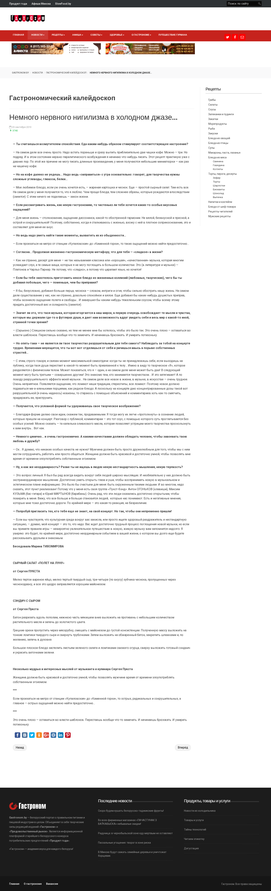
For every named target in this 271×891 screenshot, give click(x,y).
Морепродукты (217, 123)
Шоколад (218, 193)
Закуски (213, 133)
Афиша (76, 34)
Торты (216, 181)
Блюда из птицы (218, 143)
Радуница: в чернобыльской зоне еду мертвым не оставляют (135, 833)
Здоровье (116, 34)
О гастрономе (140, 34)
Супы (211, 147)
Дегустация (191, 848)
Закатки (213, 119)
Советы (95, 34)
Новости (37, 34)
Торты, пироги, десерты (222, 173)
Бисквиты (219, 189)
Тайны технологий (195, 829)
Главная (18, 34)
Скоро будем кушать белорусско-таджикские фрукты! (131, 810)
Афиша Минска (41, 3)
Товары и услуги (194, 820)
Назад (20, 747)
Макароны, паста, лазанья (224, 152)
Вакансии (52, 883)
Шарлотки (219, 185)
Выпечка (218, 197)
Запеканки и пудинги (221, 114)
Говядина (218, 165)
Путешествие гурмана (173, 34)
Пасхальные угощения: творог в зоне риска (124, 842)
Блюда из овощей (219, 138)
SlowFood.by (63, 3)
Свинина (218, 161)
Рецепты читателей (220, 211)
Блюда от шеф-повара (222, 206)
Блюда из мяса (217, 157)
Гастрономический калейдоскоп (66, 72)
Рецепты (57, 34)
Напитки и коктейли (220, 201)
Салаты (213, 104)
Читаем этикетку (194, 838)
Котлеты (218, 169)
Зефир (216, 177)
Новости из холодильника (200, 810)
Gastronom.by (20, 72)
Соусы (212, 109)
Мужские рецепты (219, 216)
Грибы (212, 99)
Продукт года (18, 3)
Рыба (211, 128)
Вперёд (183, 747)
